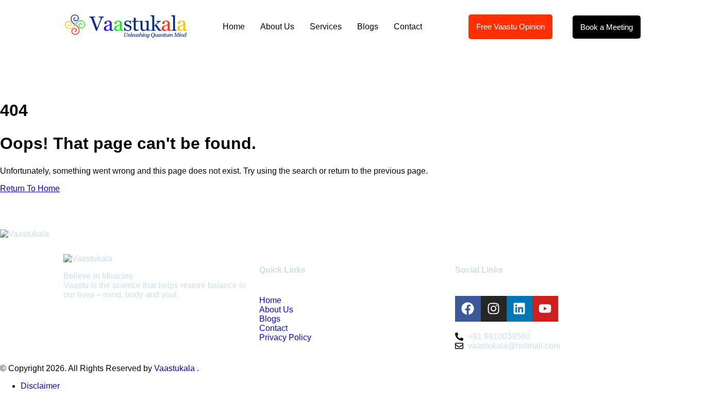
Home (234, 26)
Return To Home (30, 188)
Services (326, 26)
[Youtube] (545, 309)
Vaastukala (175, 368)
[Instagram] (494, 309)
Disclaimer (40, 385)
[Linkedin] (519, 309)
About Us (277, 26)
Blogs (367, 26)
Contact (408, 26)
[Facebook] (468, 309)
